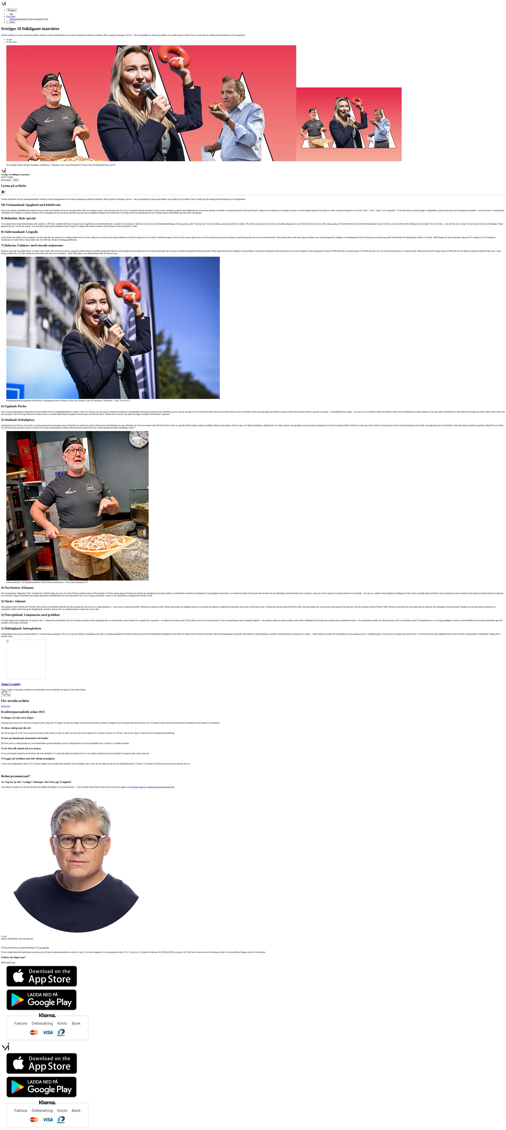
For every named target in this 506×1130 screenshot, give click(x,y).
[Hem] (3, 172)
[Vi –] (3, 5)
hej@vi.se (11, 962)
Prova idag (10, 16)
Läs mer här (43, 948)
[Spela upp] (3, 192)
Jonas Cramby (11, 684)
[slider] (1, 195)
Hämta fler (5, 706)
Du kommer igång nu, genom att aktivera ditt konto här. (151, 787)
